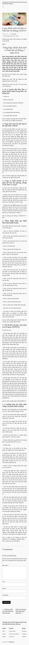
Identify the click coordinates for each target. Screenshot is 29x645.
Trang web (5, 595)
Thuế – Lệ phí (15, 36)
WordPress (11, 641)
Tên (3, 581)
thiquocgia (13, 33)
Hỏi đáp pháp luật (7, 36)
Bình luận (5, 565)
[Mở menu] (3, 7)
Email (4, 588)
